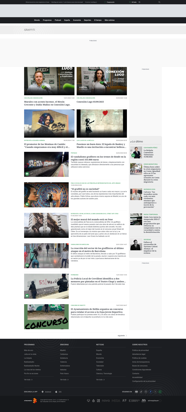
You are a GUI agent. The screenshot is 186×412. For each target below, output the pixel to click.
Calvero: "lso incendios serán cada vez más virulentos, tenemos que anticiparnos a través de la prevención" (151, 199)
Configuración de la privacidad (143, 381)
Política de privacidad (140, 350)
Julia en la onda (30, 354)
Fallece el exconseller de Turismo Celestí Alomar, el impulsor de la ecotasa (150, 247)
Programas (47, 20)
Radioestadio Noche (31, 366)
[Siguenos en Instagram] (146, 392)
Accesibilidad (137, 377)
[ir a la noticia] (136, 152)
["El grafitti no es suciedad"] (46, 194)
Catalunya (64, 354)
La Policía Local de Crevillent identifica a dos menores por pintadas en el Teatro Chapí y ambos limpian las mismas (97, 281)
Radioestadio (29, 362)
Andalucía (64, 358)
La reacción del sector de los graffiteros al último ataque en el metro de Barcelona (97, 250)
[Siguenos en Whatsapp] (160, 392)
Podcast (58, 20)
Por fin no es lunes (31, 373)
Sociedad (99, 362)
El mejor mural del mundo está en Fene (92, 219)
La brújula (28, 358)
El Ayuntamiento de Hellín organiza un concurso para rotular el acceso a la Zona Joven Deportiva (97, 310)
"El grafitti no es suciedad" (85, 188)
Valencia (63, 362)
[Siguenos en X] (155, 392)
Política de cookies (139, 358)
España (67, 20)
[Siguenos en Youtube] (136, 392)
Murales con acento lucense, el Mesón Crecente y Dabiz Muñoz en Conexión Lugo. (47, 103)
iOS (59, 392)
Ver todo (27, 380)
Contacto (135, 373)
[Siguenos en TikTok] (141, 392)
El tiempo (98, 20)
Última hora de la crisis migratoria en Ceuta (37, 2)
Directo (37, 20)
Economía (77, 20)
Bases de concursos (139, 366)
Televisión (100, 366)
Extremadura (65, 366)
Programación (110, 2)
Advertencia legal (138, 354)
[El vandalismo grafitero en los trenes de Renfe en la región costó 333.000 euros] (46, 164)
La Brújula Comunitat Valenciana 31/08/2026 (148, 153)
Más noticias (110, 20)
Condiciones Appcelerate (141, 370)
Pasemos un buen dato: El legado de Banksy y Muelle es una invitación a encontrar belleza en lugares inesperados (101, 147)
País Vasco (64, 373)
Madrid (63, 350)
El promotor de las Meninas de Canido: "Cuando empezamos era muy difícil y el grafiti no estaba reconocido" (46, 147)
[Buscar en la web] (159, 2)
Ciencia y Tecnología (104, 373)
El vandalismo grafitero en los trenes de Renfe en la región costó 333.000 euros (98, 158)
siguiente (121, 336)
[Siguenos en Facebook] (150, 392)
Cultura (99, 370)
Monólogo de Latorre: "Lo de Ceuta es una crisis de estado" (67, 2)
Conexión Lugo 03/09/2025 (90, 101)
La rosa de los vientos (32, 370)
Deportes (87, 20)
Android (48, 392)
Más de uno (28, 350)
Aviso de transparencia (141, 362)
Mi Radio (134, 2)
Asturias (63, 370)
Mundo (99, 354)
